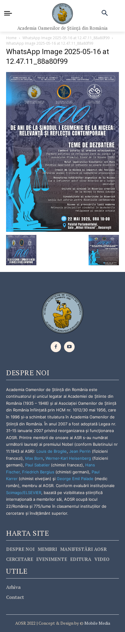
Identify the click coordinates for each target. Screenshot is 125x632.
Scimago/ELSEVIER (23, 492)
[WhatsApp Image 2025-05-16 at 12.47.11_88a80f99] (62, 151)
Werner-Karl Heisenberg (68, 458)
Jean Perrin (80, 451)
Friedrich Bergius (38, 471)
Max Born (34, 458)
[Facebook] (56, 347)
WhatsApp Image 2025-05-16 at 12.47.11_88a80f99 (66, 37)
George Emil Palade (75, 478)
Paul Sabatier (37, 464)
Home (11, 37)
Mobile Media (96, 623)
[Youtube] (69, 347)
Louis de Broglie (51, 451)
